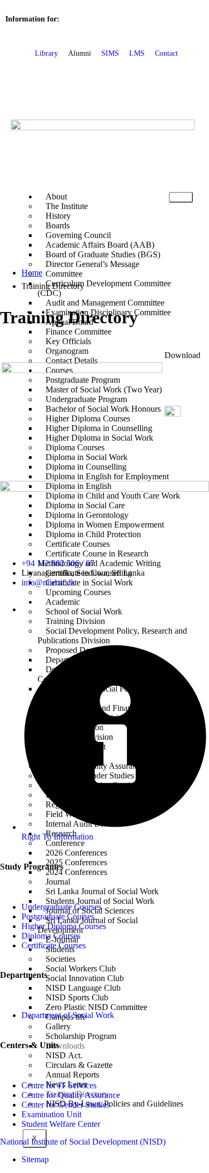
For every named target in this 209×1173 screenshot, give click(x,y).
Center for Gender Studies (65, 1104)
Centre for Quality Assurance (70, 1095)
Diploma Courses (50, 935)
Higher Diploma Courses (63, 926)
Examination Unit (51, 1114)
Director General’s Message (92, 264)
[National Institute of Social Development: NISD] (103, 127)
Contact (166, 53)
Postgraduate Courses (57, 916)
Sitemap (35, 1159)
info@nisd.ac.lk (48, 582)
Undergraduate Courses (61, 906)
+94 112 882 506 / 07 (57, 563)
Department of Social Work (67, 1015)
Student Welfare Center (60, 1124)
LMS (137, 53)
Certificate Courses (53, 945)
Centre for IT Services (58, 1085)
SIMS (110, 53)
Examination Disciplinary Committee (108, 312)
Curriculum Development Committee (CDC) (104, 288)
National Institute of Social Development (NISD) (83, 1141)
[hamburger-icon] (181, 197)
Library (46, 53)
